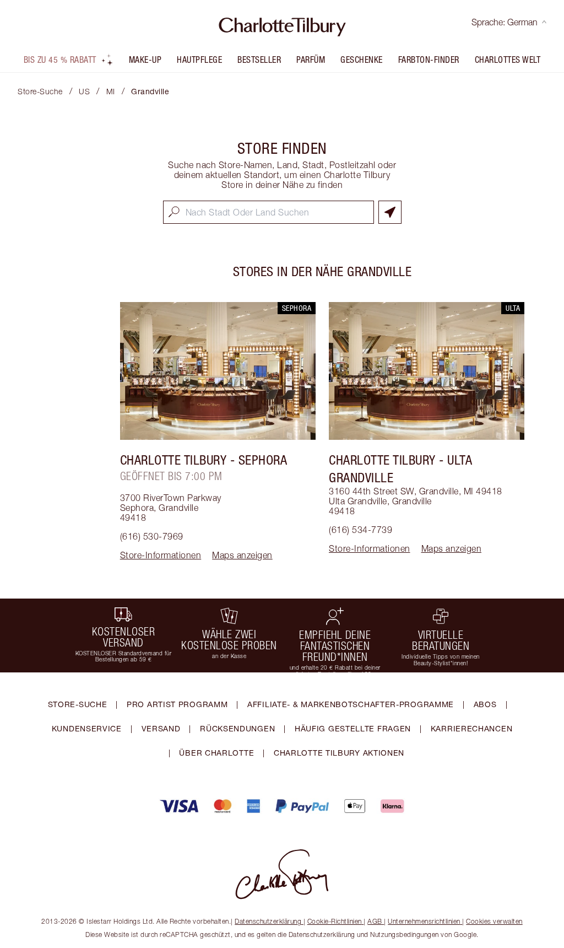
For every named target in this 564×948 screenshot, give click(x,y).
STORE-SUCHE (77, 704)
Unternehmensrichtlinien (424, 921)
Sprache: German (504, 22)
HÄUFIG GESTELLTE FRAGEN (353, 728)
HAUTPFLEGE (199, 59)
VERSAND (161, 728)
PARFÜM (310, 59)
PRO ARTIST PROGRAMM (177, 704)
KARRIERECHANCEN (472, 728)
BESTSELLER (259, 59)
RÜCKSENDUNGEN (237, 728)
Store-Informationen (161, 555)
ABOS (485, 704)
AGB (374, 921)
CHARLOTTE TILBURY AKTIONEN (339, 752)
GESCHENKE (361, 59)
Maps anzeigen (242, 555)
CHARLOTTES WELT (508, 59)
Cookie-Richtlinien (334, 921)
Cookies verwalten (494, 921)
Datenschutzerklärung (268, 921)
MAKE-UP (145, 59)
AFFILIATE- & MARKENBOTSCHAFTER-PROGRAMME (350, 704)
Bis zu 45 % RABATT (60, 59)
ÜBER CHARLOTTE (216, 752)
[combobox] (268, 212)
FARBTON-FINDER (428, 59)
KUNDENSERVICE (87, 728)
